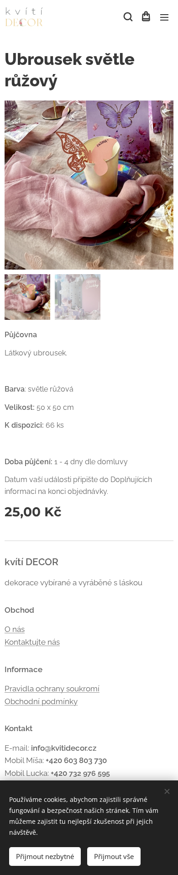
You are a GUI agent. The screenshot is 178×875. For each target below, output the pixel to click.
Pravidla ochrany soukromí (52, 688)
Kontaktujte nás (32, 642)
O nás (15, 629)
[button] (127, 16)
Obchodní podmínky (41, 701)
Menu (164, 17)
